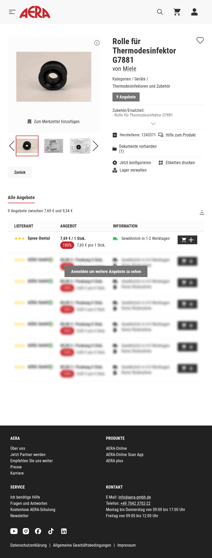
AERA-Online (116, 448)
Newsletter (19, 515)
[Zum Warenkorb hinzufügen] (187, 239)
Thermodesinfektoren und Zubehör (141, 86)
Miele (129, 68)
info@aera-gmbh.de (134, 497)
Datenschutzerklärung (28, 545)
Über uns (17, 448)
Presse (16, 467)
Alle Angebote (21, 197)
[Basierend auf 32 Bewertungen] (19, 237)
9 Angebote (126, 97)
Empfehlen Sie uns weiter (31, 460)
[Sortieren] (202, 212)
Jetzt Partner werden (28, 454)
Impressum (126, 545)
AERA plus (114, 460)
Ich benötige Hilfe (25, 497)
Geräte (140, 78)
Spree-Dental (39, 238)
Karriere (17, 473)
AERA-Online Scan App (124, 454)
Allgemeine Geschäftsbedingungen (82, 545)
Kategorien (121, 78)
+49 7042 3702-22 (135, 503)
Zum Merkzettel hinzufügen (57, 121)
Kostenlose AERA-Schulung (32, 509)
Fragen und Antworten (28, 503)
